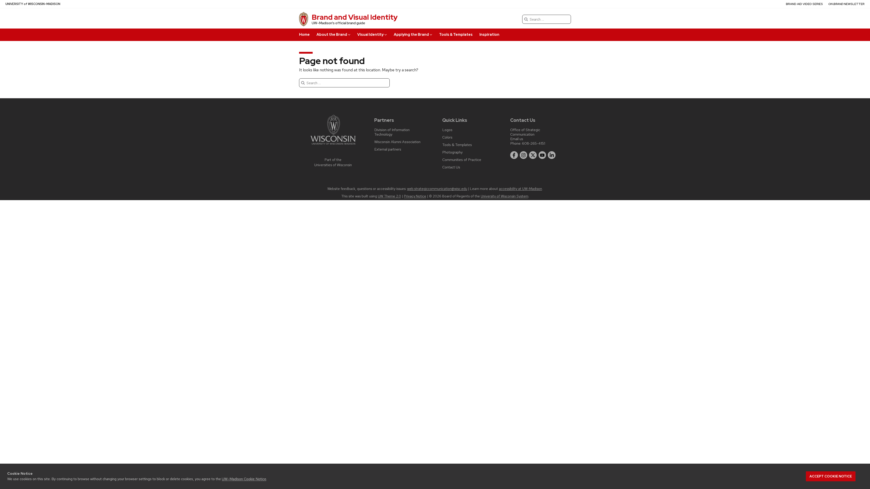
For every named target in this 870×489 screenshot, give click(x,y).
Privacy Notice (415, 196)
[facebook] (514, 155)
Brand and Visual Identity (355, 17)
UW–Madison (32, 4)
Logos (447, 130)
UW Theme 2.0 (389, 196)
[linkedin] (552, 155)
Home (304, 34)
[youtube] (542, 155)
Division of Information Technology (392, 132)
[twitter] (533, 155)
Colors (447, 137)
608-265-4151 (533, 143)
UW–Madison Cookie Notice (244, 479)
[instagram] (523, 155)
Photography (452, 152)
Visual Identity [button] (370, 34)
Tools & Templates (456, 34)
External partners (387, 149)
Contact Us (451, 167)
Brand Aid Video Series (804, 4)
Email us (516, 139)
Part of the (333, 162)
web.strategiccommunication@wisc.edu (437, 189)
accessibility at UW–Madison (520, 189)
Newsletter (846, 4)
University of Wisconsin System (504, 196)
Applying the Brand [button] (411, 34)
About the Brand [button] (332, 34)
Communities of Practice (461, 160)
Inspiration (489, 34)
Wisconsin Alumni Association (397, 142)
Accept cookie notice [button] (831, 476)
